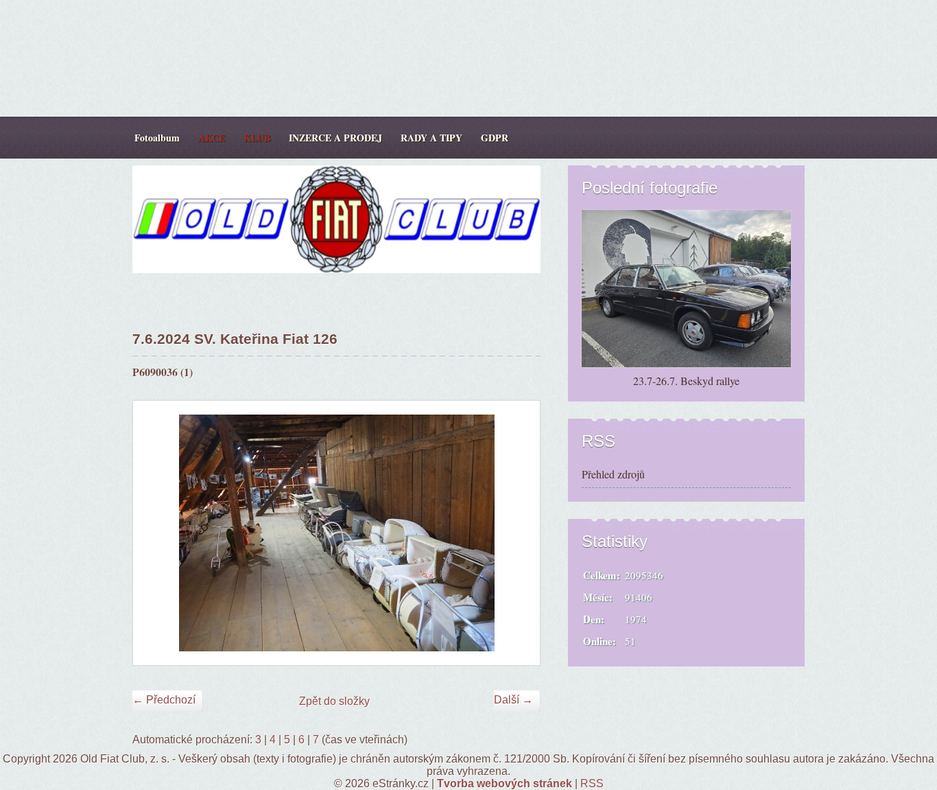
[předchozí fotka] (155, 533)
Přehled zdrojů (613, 474)
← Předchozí (163, 700)
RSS (592, 783)
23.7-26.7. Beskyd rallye (686, 380)
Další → (513, 700)
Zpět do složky (334, 701)
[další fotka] (517, 533)
